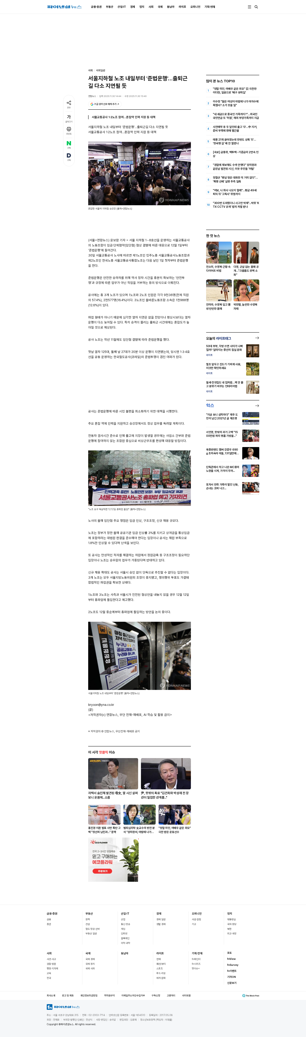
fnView (231, 959)
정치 (141, 6)
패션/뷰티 (161, 963)
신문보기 (231, 983)
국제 (160, 6)
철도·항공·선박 (93, 928)
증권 (49, 924)
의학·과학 (125, 943)
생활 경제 (161, 924)
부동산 (109, 6)
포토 (229, 953)
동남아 (170, 6)
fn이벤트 (232, 971)
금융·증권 (96, 6)
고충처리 (171, 995)
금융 (49, 919)
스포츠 (159, 968)
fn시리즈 (196, 963)
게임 (123, 928)
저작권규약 (109, 995)
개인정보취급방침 (88, 995)
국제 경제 (90, 959)
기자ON (231, 977)
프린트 (69, 134)
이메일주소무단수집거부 (133, 995)
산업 (123, 919)
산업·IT (122, 6)
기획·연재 (210, 6)
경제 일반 (161, 919)
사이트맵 (186, 995)
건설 (88, 924)
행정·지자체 (52, 968)
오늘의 (218, 338)
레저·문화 (161, 978)
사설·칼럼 (196, 919)
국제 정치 (90, 963)
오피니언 (195, 6)
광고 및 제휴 (68, 995)
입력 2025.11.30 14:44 (110, 96)
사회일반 (100, 70)
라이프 (182, 6)
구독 (69, 148)
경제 (132, 6)
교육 (49, 973)
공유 (69, 107)
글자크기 (68, 121)
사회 (151, 6)
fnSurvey (232, 965)
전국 (49, 978)
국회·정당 (231, 924)
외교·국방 (231, 933)
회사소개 (51, 995)
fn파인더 (196, 959)
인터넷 (124, 933)
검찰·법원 (51, 963)
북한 (229, 928)
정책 (88, 919)
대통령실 (231, 919)
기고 (194, 924)
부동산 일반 (91, 933)
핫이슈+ (196, 968)
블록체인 (125, 938)
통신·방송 (125, 924)
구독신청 (156, 995)
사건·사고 (51, 959)
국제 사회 (90, 968)
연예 (158, 959)
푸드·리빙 (161, 973)
